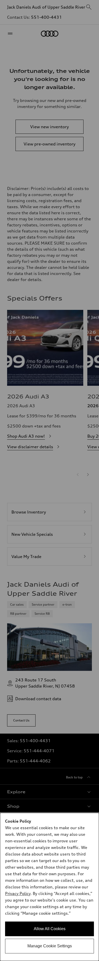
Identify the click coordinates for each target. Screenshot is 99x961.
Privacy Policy (17, 893)
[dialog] (49, 887)
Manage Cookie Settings (49, 946)
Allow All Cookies (49, 929)
